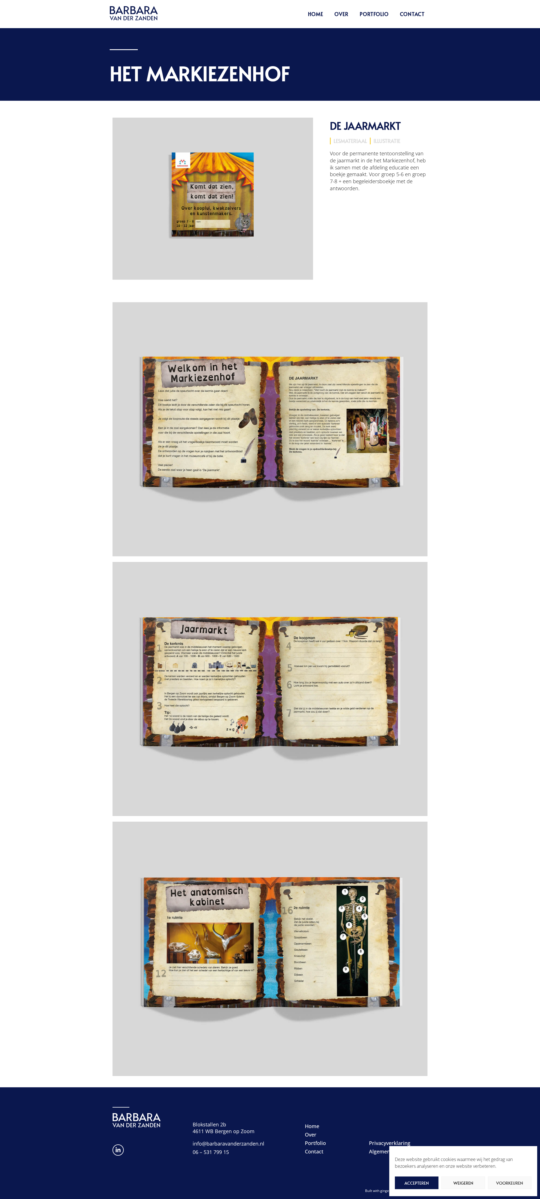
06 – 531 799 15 (211, 1152)
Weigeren (463, 1183)
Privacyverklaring (389, 1143)
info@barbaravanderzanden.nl (228, 1143)
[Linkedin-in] (118, 1150)
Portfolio (374, 14)
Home (315, 14)
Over (341, 14)
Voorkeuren (509, 1183)
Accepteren (416, 1183)
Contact (412, 14)
